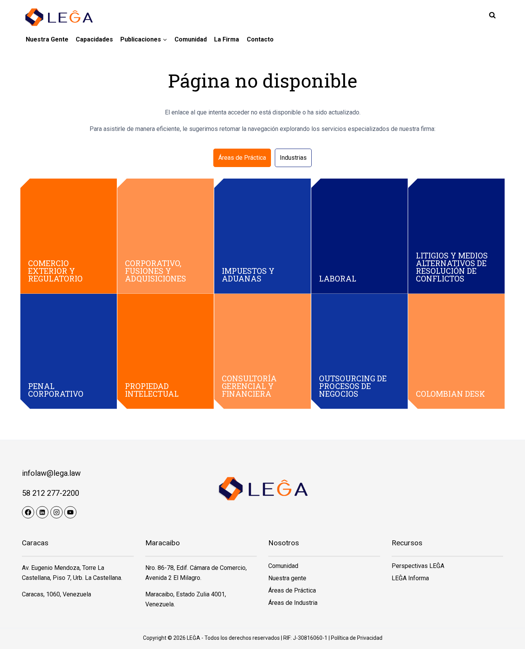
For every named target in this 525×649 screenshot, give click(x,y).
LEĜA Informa (410, 578)
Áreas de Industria (292, 602)
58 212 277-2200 (50, 493)
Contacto (260, 39)
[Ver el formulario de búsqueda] (492, 15)
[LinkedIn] (42, 512)
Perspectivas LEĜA (418, 566)
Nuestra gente (47, 39)
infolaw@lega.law (51, 473)
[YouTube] (70, 512)
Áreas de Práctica (292, 590)
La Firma (226, 39)
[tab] (242, 158)
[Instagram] (56, 512)
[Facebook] (28, 512)
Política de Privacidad (356, 638)
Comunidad (190, 39)
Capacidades (94, 39)
